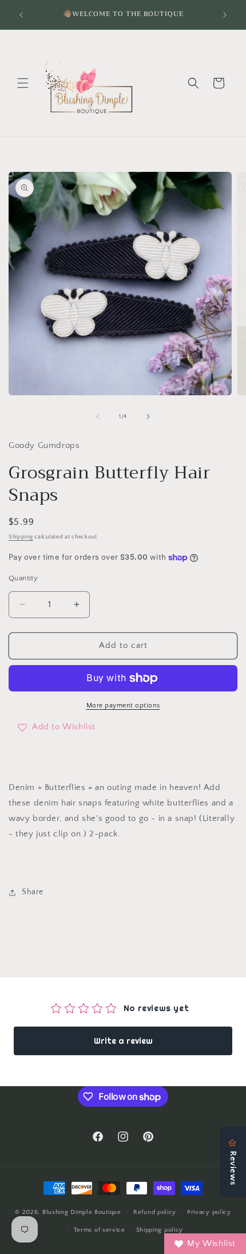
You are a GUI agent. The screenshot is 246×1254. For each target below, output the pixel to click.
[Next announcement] (224, 14)
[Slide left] (97, 416)
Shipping (21, 537)
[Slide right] (148, 416)
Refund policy (154, 1212)
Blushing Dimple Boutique (81, 1212)
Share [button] (32, 892)
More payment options (123, 705)
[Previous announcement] (21, 14)
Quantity (23, 578)
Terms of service (99, 1230)
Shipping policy (160, 1230)
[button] (22, 83)
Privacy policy (209, 1212)
